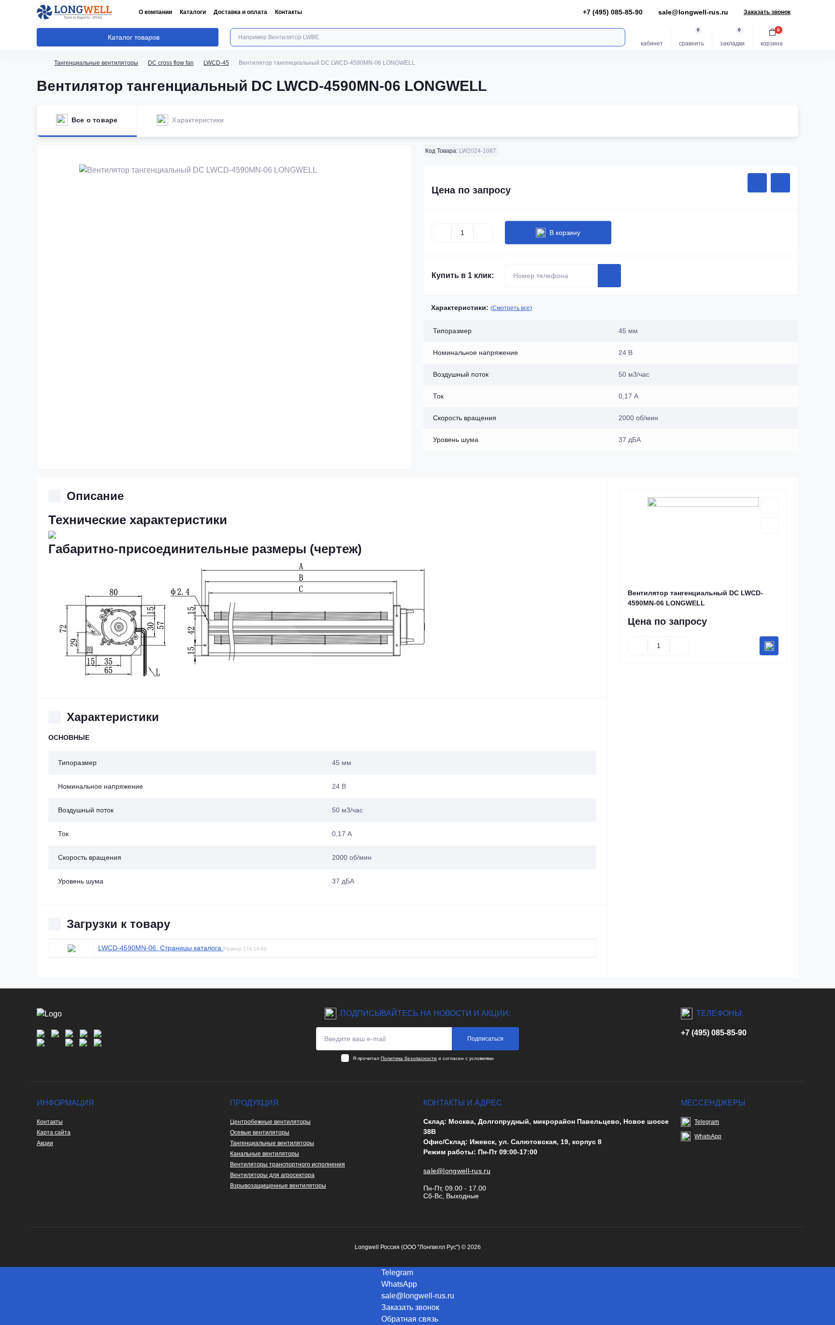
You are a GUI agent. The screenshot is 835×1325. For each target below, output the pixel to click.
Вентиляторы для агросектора (272, 1175)
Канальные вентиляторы (264, 1153)
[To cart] (769, 645)
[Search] (616, 37)
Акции (45, 1143)
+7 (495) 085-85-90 (714, 1033)
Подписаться (485, 1038)
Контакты (288, 12)
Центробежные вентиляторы (270, 1122)
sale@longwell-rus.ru (693, 12)
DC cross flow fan (171, 62)
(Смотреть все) (511, 308)
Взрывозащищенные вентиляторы (278, 1185)
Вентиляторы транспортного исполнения (287, 1164)
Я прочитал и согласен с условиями (423, 1058)
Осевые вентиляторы (259, 1132)
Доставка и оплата (240, 12)
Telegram (706, 1122)
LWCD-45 (216, 62)
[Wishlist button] (757, 182)
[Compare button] (780, 182)
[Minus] (441, 232)
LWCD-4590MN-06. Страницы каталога (160, 948)
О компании (155, 12)
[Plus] (483, 232)
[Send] (609, 275)
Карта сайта (54, 1132)
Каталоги (193, 12)
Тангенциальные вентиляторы (96, 62)
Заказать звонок (767, 12)
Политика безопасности (409, 1058)
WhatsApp (707, 1136)
